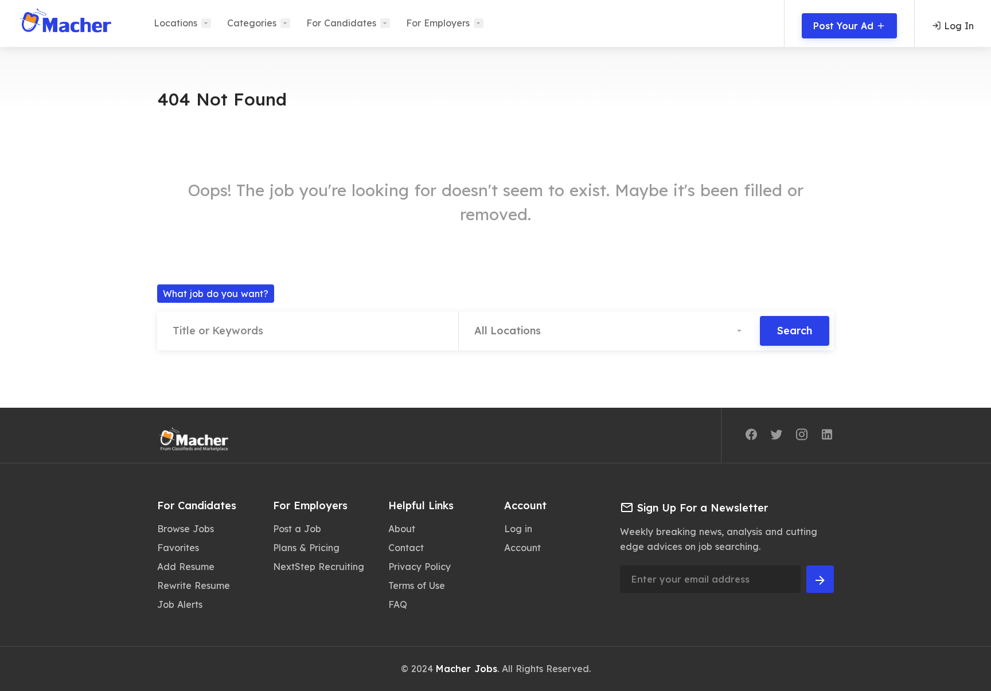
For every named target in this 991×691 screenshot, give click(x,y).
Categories (251, 23)
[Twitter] (776, 436)
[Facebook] (751, 436)
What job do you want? (215, 293)
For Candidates (341, 23)
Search (794, 330)
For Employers (438, 23)
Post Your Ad (844, 26)
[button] (609, 331)
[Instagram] (801, 436)
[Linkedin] (827, 436)
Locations (175, 23)
